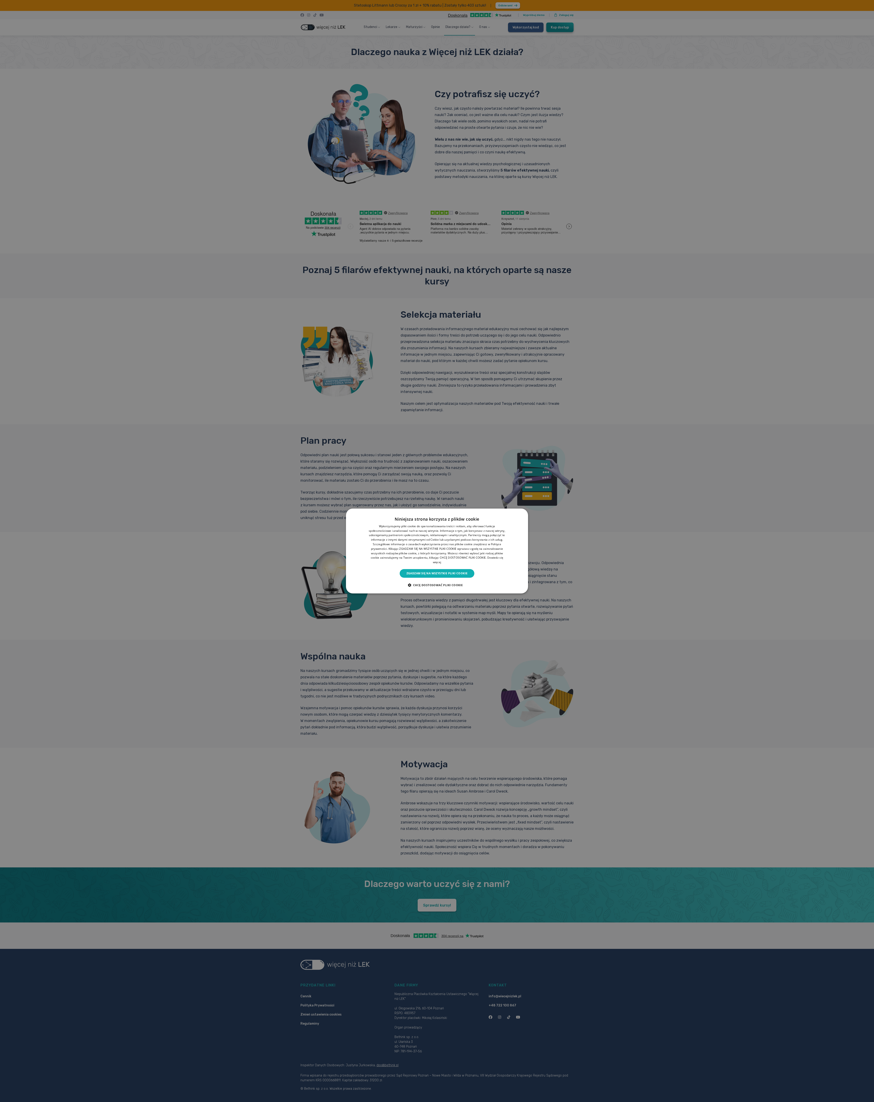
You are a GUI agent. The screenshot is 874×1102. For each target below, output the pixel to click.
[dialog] (437, 551)
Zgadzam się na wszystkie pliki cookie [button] (437, 573)
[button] (437, 585)
